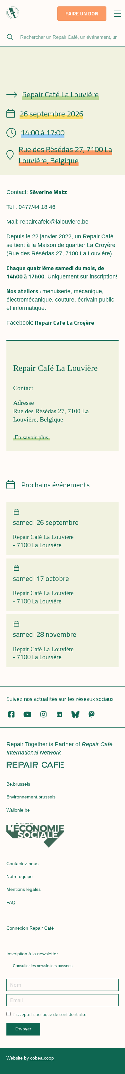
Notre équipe (19, 876)
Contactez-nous (22, 863)
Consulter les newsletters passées (42, 966)
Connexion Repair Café (30, 928)
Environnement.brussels (30, 796)
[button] (118, 14)
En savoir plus (31, 437)
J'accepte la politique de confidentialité (50, 1014)
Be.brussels (18, 784)
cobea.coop (42, 1058)
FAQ (10, 902)
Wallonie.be (18, 810)
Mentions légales (23, 889)
